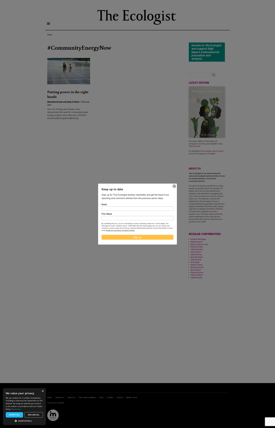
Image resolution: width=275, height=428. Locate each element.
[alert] (24, 406)
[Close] (174, 186)
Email (104, 204)
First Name (107, 214)
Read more (16, 409)
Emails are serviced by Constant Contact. (120, 230)
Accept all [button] (14, 415)
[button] (24, 420)
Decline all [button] (34, 415)
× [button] (43, 391)
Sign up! (137, 237)
